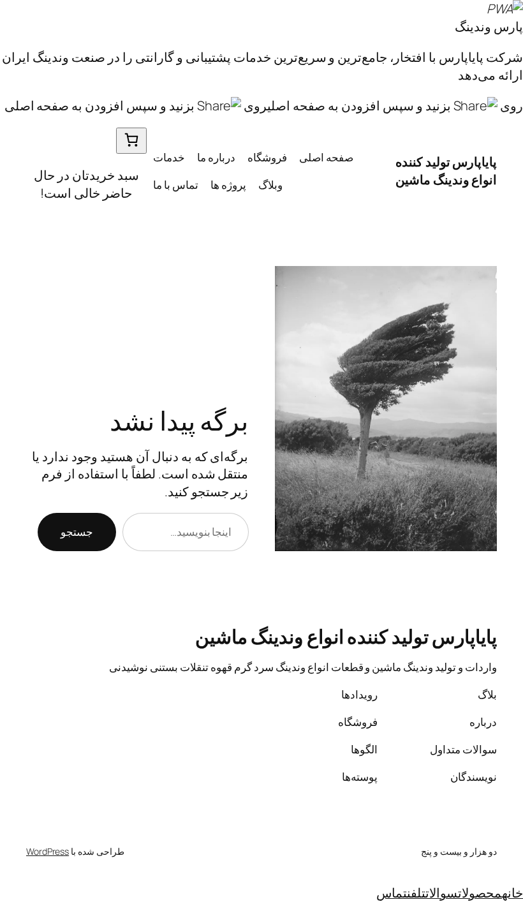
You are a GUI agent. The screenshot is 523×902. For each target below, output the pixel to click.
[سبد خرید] (131, 141)
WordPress (47, 851)
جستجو (77, 531)
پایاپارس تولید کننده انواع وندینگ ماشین (446, 170)
